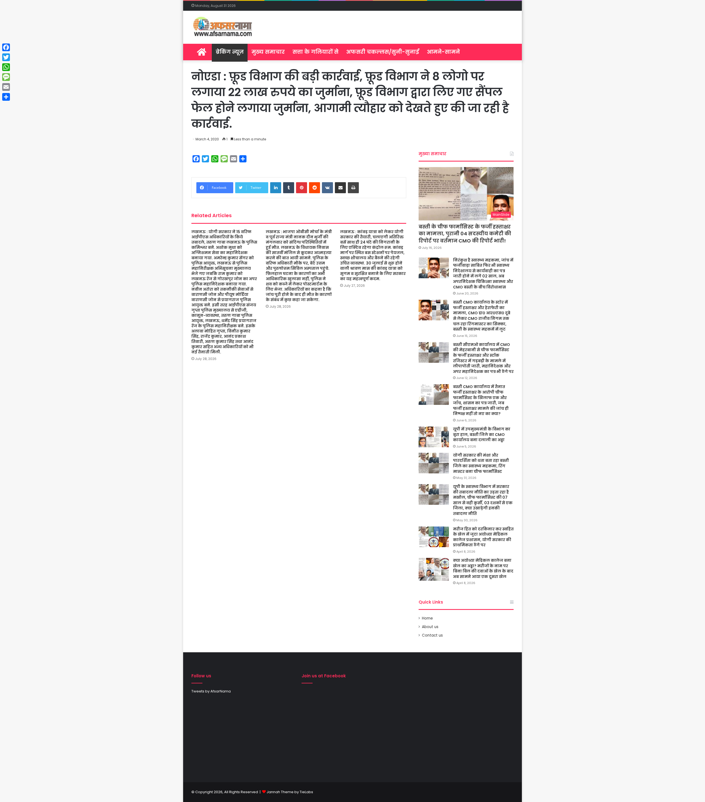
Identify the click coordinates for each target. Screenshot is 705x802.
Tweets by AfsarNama (211, 691)
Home (427, 618)
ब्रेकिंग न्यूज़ (230, 52)
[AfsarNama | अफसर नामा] (223, 27)
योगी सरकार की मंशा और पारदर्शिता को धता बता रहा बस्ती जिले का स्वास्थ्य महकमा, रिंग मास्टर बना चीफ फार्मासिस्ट (481, 463)
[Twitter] (6, 57)
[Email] (6, 87)
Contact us (432, 635)
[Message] (6, 77)
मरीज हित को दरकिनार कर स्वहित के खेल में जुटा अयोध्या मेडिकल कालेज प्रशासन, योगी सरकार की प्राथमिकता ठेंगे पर (483, 537)
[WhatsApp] (6, 67)
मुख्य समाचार (268, 52)
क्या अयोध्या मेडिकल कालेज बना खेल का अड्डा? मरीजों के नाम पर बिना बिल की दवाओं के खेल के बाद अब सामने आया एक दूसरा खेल (483, 568)
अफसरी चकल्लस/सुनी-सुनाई (382, 52)
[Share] (6, 97)
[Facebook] (6, 47)
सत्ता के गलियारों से (315, 52)
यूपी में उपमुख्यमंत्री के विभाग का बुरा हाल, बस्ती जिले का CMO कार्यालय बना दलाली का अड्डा (481, 434)
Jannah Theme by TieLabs (290, 792)
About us (430, 626)
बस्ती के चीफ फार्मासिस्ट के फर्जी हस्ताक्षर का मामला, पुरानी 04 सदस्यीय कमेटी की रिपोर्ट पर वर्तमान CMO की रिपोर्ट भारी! (465, 233)
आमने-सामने (443, 52)
